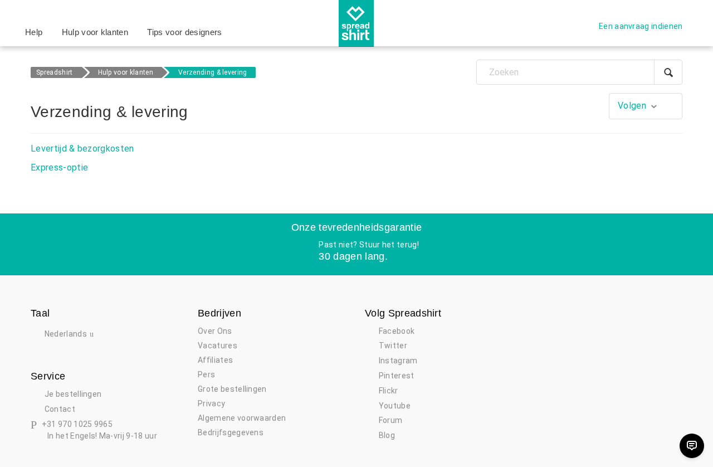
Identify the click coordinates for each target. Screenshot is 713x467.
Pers (206, 374)
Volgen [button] (632, 105)
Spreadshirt (54, 72)
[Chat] (692, 446)
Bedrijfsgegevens (230, 432)
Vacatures (217, 345)
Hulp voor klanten (95, 32)
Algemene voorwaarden (242, 418)
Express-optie (59, 167)
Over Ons (215, 331)
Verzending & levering (212, 72)
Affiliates (215, 360)
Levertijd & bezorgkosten (82, 148)
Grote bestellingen (232, 389)
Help (33, 32)
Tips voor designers (184, 32)
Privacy (211, 403)
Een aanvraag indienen (641, 26)
